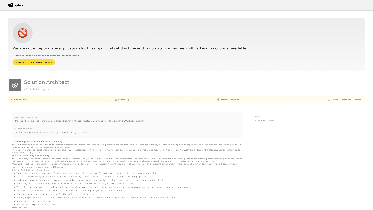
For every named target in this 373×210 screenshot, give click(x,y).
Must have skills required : (26, 117)
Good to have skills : (23, 129)
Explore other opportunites (34, 62)
